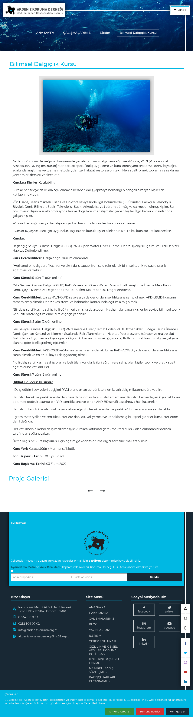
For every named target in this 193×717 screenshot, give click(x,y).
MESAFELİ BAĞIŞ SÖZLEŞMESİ (101, 670)
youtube (169, 627)
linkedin (144, 643)
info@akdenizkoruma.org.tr (37, 630)
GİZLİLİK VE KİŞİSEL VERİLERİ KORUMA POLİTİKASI (103, 650)
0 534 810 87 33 (28, 617)
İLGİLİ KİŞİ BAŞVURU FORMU (104, 661)
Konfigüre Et (177, 711)
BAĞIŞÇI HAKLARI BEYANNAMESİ (102, 679)
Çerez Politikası (94, 703)
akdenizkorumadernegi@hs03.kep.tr (44, 636)
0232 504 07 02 (29, 623)
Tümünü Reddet (150, 711)
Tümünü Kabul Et (119, 711)
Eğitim (105, 33)
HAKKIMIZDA (98, 613)
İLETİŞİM (95, 635)
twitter (169, 611)
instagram (144, 627)
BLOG (93, 624)
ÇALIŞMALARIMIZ (77, 33)
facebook (144, 611)
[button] (185, 608)
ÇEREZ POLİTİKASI (102, 641)
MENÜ (181, 10)
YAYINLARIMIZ (99, 630)
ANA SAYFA (45, 33)
